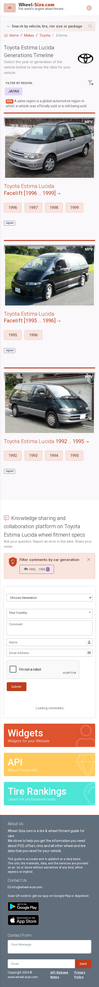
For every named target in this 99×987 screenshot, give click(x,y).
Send (83, 964)
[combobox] (49, 614)
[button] (49, 26)
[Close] (88, 559)
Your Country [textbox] (18, 612)
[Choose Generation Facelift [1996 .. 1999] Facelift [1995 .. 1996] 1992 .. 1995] (49, 597)
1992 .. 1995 (38, 569)
